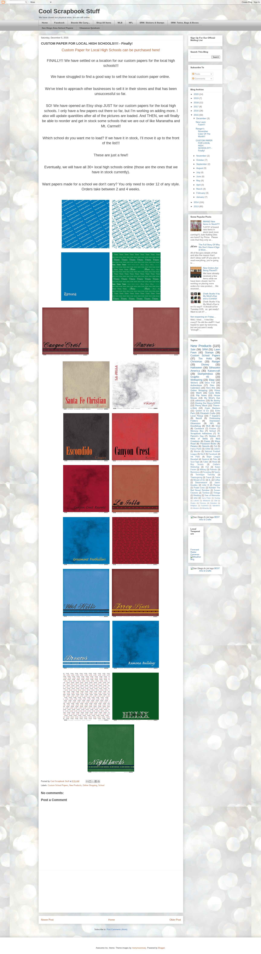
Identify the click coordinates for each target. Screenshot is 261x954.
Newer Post (47, 919)
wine (196, 498)
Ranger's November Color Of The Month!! (203, 132)
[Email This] (87, 781)
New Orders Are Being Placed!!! (210, 269)
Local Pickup (196, 416)
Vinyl (218, 426)
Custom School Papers (58, 785)
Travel (208, 477)
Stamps (209, 352)
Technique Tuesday (205, 475)
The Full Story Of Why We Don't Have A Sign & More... (209, 247)
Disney (205, 364)
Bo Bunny (215, 400)
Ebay (212, 379)
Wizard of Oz (199, 480)
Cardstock (199, 428)
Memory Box (196, 431)
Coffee (217, 480)
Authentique (196, 385)
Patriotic (213, 470)
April (198, 185)
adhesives (200, 400)
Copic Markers (212, 408)
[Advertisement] (111, 891)
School (101, 785)
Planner (216, 485)
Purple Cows (199, 488)
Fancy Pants (196, 449)
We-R (202, 454)
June (199, 176)
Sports (217, 472)
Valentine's (216, 505)
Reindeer (213, 503)
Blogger (161, 948)
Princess (203, 503)
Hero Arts (210, 388)
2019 (196, 98)
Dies (212, 385)
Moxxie (197, 451)
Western (196, 508)
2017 (196, 106)
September (202, 164)
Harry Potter (206, 498)
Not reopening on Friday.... (203, 317)
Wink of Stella (199, 438)
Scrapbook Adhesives (201, 433)
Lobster (196, 500)
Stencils (205, 446)
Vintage (216, 493)
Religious (193, 505)
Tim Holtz (205, 358)
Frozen (212, 428)
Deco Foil (210, 382)
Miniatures (206, 500)
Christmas (196, 361)
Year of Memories (212, 495)
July (198, 172)
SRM (205, 349)
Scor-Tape (194, 462)
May (198, 180)
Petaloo (194, 446)
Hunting (217, 498)
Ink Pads (195, 457)
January (200, 197)
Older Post (175, 919)
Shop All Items (103, 22)
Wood (214, 462)
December (201, 118)
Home (45, 22)
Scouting (207, 472)
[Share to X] (92, 781)
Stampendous (205, 373)
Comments (199, 78)
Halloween (196, 367)
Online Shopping (90, 785)
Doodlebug (195, 426)
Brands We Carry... (80, 22)
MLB (120, 22)
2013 (196, 206)
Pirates (193, 503)
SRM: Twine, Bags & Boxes (185, 22)
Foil (207, 467)
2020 (196, 94)
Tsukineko (205, 505)
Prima (217, 390)
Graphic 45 (199, 376)
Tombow (205, 493)
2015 (196, 115)
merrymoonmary (139, 948)
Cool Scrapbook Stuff (69, 11)
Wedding (197, 495)
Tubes (205, 462)
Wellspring (196, 379)
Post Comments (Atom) (117, 929)
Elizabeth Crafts (208, 413)
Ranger (216, 361)
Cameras (194, 554)
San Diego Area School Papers (57, 28)
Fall (215, 446)
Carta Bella (214, 393)
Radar (193, 552)
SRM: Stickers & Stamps (152, 22)
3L (210, 480)
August (200, 168)
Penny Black (201, 405)
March (199, 189)
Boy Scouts (197, 464)
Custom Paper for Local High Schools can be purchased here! (111, 50)
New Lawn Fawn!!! (201, 123)
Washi (199, 393)
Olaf (215, 500)
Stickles (212, 436)
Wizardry (205, 508)
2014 (196, 202)
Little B (205, 485)
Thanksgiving (196, 477)
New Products (75, 785)
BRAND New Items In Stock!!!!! (211, 222)
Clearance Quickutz (90, 28)
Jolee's (217, 449)
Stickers (194, 382)
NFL (131, 22)
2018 (196, 102)
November (201, 156)
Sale (192, 349)
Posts (197, 74)
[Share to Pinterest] (98, 781)
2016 (196, 110)
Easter (207, 441)
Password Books (208, 443)
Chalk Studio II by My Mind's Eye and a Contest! (211, 296)
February (201, 193)
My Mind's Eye (212, 398)
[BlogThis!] (90, 781)
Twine (217, 477)
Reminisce (195, 472)
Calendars (195, 388)
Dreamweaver (201, 483)
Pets (215, 459)
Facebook (59, 22)
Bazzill (199, 418)
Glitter (208, 449)
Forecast (194, 549)
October (200, 160)
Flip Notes (201, 395)
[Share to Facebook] (95, 781)
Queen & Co (202, 410)
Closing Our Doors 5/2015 (207, 403)
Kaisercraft (214, 370)
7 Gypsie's (214, 416)
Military (203, 470)
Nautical (205, 459)
